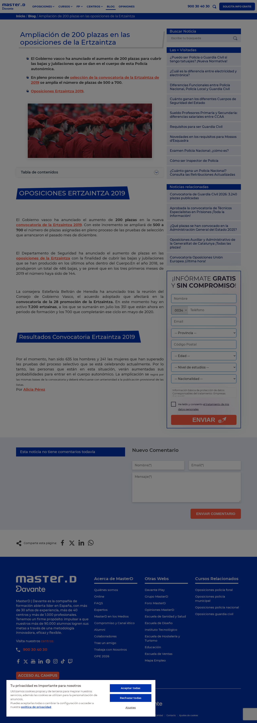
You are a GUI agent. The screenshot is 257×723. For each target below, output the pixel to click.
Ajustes (130, 707)
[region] (80, 698)
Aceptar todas (131, 688)
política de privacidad (36, 707)
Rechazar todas (130, 697)
